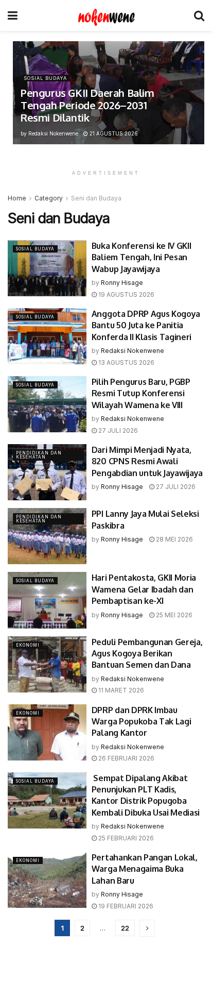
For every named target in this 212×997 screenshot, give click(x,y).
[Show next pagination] (147, 928)
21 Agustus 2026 (113, 133)
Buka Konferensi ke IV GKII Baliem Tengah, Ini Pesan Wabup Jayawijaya (141, 257)
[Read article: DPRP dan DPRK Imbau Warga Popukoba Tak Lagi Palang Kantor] (47, 732)
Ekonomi (28, 645)
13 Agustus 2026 (125, 362)
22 (125, 928)
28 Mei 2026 (173, 539)
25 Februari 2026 (125, 838)
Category (48, 198)
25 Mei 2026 (173, 615)
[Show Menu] (12, 15)
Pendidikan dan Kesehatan (39, 455)
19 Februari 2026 (125, 906)
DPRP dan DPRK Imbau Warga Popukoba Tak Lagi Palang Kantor (141, 721)
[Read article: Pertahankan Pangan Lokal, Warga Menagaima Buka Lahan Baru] (47, 880)
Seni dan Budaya (96, 198)
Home (17, 198)
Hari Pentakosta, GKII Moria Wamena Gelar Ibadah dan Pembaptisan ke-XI (144, 589)
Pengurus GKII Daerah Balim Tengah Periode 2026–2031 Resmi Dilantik (87, 105)
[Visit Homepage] (106, 15)
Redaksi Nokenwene (53, 133)
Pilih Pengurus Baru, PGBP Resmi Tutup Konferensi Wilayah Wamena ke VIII (141, 393)
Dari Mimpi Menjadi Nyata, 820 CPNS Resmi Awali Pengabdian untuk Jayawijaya (147, 461)
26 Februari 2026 (125, 758)
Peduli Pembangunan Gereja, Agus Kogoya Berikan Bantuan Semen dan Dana (147, 653)
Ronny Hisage (122, 282)
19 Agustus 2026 (125, 294)
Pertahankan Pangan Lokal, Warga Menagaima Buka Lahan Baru (145, 869)
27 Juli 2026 (117, 430)
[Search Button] (199, 15)
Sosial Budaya (45, 78)
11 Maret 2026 (120, 690)
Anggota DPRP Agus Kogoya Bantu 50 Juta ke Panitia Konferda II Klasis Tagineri (146, 325)
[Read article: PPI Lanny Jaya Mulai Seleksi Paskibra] (47, 536)
